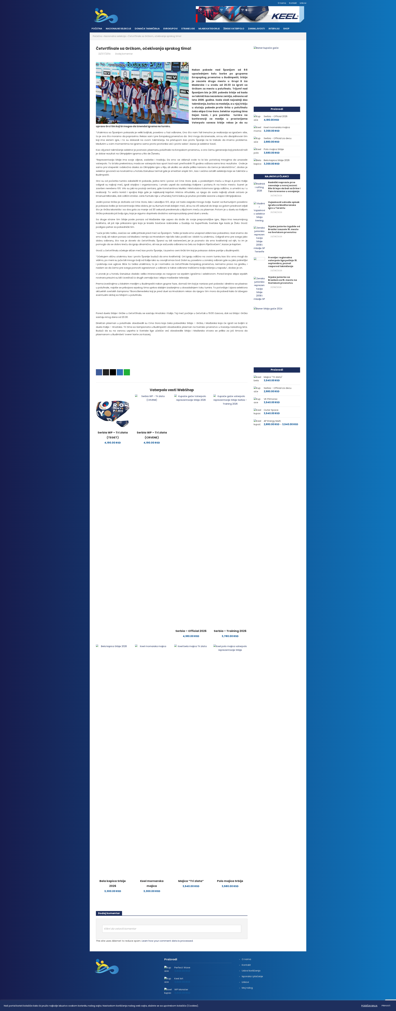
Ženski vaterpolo (233, 28)
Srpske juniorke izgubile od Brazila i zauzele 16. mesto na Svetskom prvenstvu (284, 229)
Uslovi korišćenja (251, 970)
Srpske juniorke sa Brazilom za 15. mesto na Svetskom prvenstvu (282, 280)
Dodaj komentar (124, 53)
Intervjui (274, 28)
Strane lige (188, 28)
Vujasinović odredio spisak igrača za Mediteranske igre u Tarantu (283, 205)
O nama (282, 3)
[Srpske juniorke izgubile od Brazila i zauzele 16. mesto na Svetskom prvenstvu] (259, 239)
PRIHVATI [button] (386, 1005)
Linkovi (303, 3)
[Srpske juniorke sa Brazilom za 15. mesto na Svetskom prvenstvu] (259, 288)
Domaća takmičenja (147, 28)
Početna (97, 28)
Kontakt (293, 3)
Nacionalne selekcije (118, 28)
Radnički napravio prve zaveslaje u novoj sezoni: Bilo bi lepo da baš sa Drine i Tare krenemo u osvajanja (284, 187)
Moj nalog (247, 987)
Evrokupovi (170, 28)
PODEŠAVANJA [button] (369, 1005)
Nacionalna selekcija (115, 36)
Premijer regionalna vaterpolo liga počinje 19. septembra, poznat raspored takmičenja (282, 262)
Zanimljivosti (256, 28)
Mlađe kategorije (209, 28)
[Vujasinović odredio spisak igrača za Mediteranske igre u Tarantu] (259, 211)
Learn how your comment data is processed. (167, 940)
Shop (286, 28)
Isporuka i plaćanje (252, 976)
